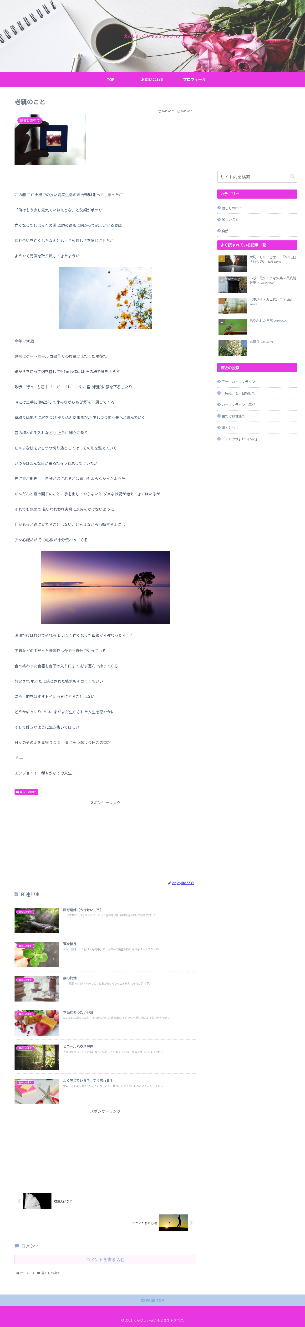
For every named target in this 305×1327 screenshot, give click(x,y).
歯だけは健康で (233, 415)
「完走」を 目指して (238, 392)
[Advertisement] (105, 839)
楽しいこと (230, 219)
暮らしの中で (28, 792)
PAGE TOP (154, 1300)
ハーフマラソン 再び (238, 404)
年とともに (230, 427)
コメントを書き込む (105, 1259)
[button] (292, 176)
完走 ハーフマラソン (238, 381)
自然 (225, 230)
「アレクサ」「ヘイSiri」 (240, 438)
